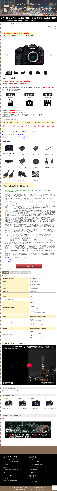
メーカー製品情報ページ (10, 260)
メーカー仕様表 (7, 261)
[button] (8, 73)
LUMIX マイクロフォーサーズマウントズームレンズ (14, 134)
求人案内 (32, 475)
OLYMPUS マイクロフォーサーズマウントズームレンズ (15, 136)
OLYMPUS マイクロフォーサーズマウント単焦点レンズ (15, 138)
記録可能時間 (15, 272)
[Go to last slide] (7, 55)
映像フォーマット (26, 272)
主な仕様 (6, 272)
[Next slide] (51, 55)
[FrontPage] (28, 429)
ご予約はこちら (29, 266)
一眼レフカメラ (52, 26)
